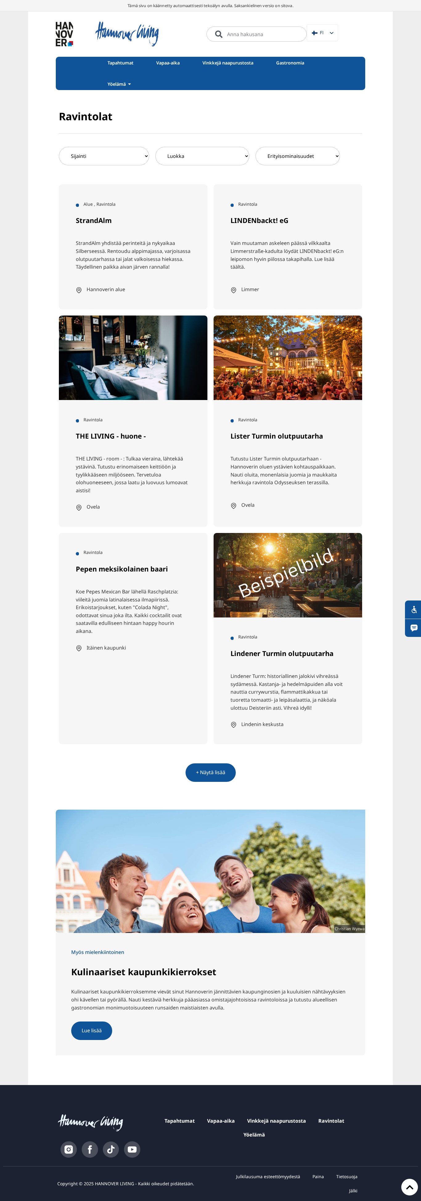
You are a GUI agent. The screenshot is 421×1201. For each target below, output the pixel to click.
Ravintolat (331, 1120)
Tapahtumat (180, 1120)
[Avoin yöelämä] (129, 84)
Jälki (353, 1191)
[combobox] (256, 34)
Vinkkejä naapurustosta (276, 1120)
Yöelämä (254, 1134)
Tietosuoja (347, 1176)
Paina (318, 1176)
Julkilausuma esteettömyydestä (268, 1176)
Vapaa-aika (221, 1120)
